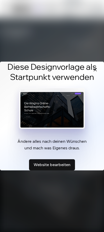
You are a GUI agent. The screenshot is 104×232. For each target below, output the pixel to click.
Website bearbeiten (52, 164)
